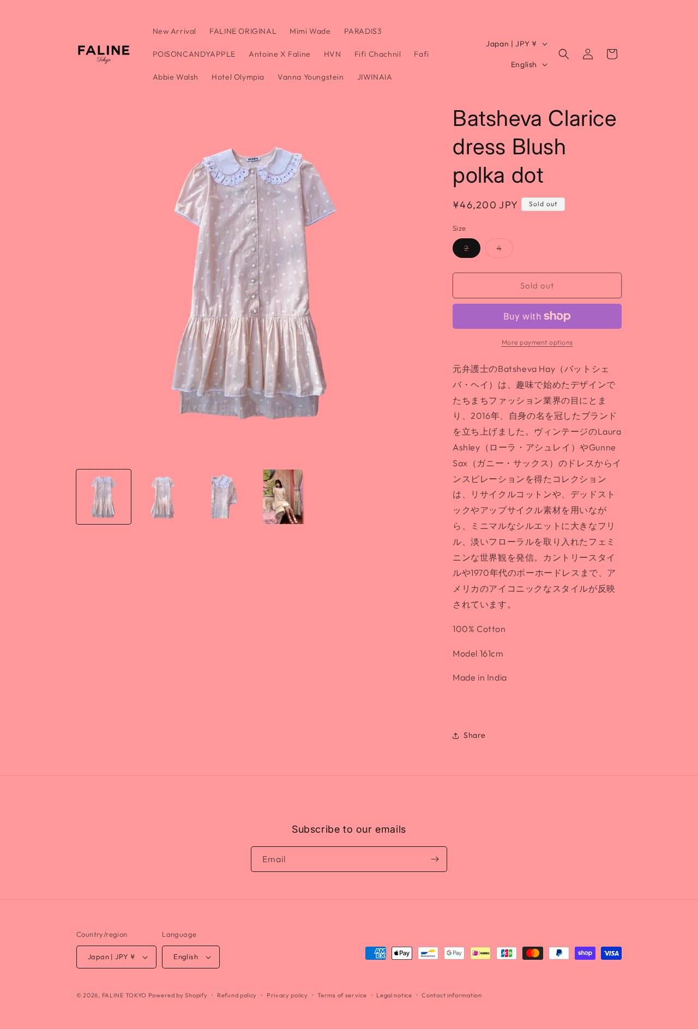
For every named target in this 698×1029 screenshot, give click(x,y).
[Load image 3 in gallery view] (223, 497)
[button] (564, 54)
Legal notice (394, 995)
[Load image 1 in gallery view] (103, 497)
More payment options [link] (537, 342)
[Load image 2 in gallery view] (163, 497)
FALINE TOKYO (125, 995)
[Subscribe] (435, 859)
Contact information (452, 995)
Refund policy (237, 995)
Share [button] (475, 735)
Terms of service (341, 995)
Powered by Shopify (178, 995)
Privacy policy (287, 995)
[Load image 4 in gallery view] (283, 497)
